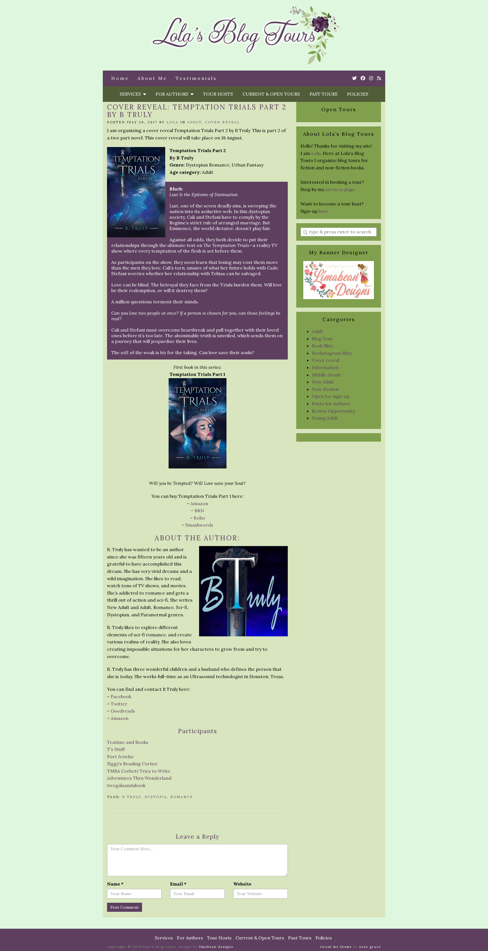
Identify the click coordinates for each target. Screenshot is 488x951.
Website (242, 884)
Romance (182, 797)
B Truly (131, 797)
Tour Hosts (218, 94)
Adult (194, 122)
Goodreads (123, 711)
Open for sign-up (330, 396)
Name (115, 884)
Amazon (199, 503)
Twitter (119, 704)
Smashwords (199, 525)
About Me (152, 78)
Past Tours (323, 94)
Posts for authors (331, 403)
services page (340, 189)
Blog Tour (322, 338)
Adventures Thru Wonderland (139, 778)
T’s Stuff (116, 749)
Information (325, 367)
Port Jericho (120, 756)
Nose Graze (370, 947)
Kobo (199, 518)
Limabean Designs (216, 947)
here (323, 211)
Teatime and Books (127, 742)
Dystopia (156, 797)
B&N (199, 510)
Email (178, 884)
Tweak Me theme (336, 947)
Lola (172, 122)
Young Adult (325, 418)
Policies (357, 94)
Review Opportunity (333, 411)
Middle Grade (326, 375)
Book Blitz (322, 346)
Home (120, 78)
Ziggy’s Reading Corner (132, 763)
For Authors (173, 94)
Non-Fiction (325, 389)
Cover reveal (222, 122)
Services (131, 94)
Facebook (121, 696)
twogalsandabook (126, 785)
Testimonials (196, 78)
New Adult (323, 382)
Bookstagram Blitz (332, 353)
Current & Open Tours (271, 94)
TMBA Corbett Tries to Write (138, 771)
